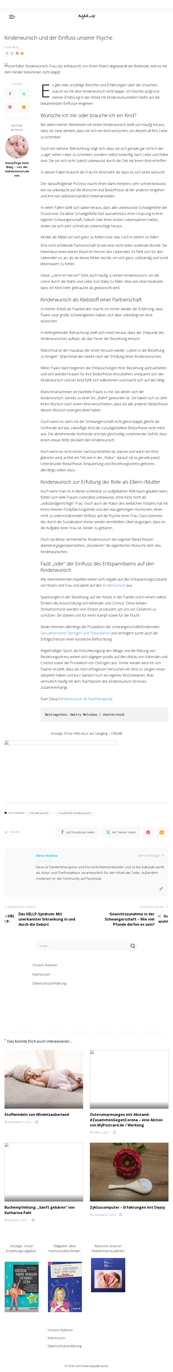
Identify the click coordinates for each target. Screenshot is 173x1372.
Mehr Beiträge (149, 855)
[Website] (161, 889)
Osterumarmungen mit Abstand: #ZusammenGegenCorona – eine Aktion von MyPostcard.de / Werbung (126, 1119)
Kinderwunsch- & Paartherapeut (85, 698)
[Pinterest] (17, 53)
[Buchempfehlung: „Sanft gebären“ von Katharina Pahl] (44, 1172)
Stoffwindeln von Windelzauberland (37, 1114)
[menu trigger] (13, 16)
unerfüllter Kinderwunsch (75, 813)
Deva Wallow (46, 855)
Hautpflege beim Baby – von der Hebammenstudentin (17, 169)
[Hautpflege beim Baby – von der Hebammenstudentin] (17, 147)
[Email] (22, 53)
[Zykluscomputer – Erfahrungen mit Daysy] (129, 1172)
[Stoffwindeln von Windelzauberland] (44, 1079)
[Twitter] (11, 53)
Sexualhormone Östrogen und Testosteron (75, 633)
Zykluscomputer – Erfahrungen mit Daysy (127, 1207)
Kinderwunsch (114, 585)
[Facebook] (7, 53)
